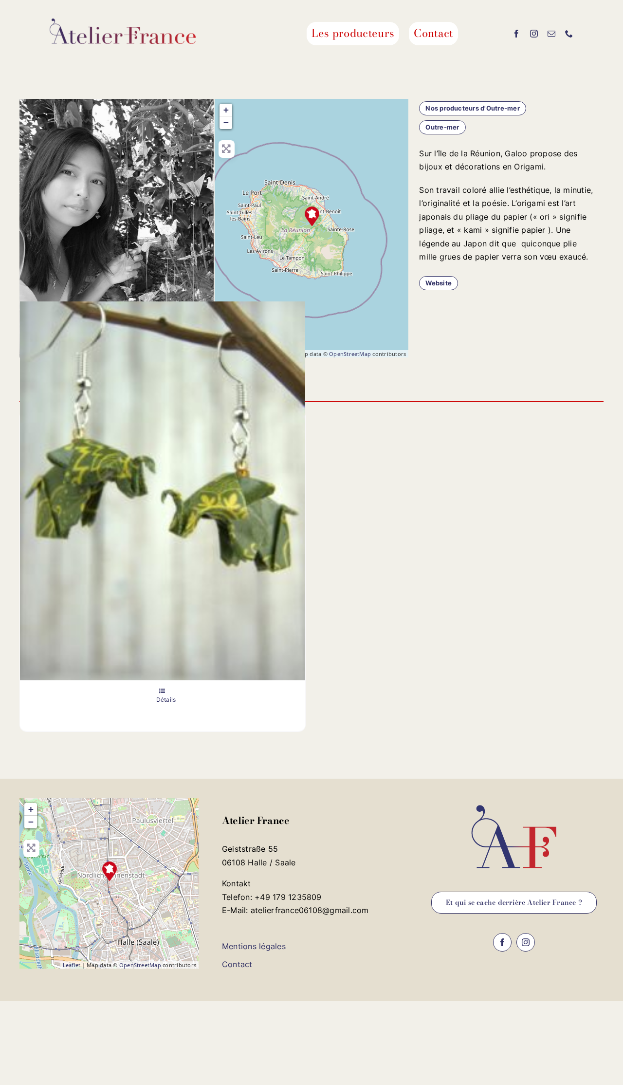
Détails (166, 699)
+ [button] (226, 110)
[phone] (569, 33)
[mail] (551, 33)
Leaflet (72, 965)
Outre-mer (442, 127)
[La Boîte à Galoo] (312, 216)
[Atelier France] (109, 871)
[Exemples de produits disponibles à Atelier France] (162, 490)
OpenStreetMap (350, 353)
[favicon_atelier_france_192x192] (514, 802)
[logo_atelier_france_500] (123, 22)
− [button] (226, 122)
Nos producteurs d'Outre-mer (472, 108)
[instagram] (534, 33)
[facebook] (516, 33)
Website (438, 283)
